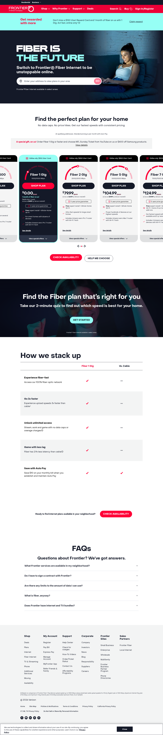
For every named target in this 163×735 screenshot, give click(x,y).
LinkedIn (30, 717)
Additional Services (28, 672)
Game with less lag (34, 447)
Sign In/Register (144, 8)
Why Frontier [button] (59, 8)
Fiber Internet (30, 657)
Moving (27, 678)
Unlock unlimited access (38, 423)
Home (22, 706)
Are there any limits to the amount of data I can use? (53, 585)
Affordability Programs (67, 672)
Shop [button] (44, 8)
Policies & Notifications (49, 706)
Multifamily (105, 659)
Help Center (67, 642)
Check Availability (66, 257)
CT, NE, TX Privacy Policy (29, 711)
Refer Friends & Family (50, 670)
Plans (26, 647)
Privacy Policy (87, 706)
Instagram (38, 717)
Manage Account (47, 658)
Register (47, 642)
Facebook (26, 717)
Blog (83, 657)
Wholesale (105, 655)
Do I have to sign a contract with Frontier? (47, 575)
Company (86, 642)
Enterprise (105, 650)
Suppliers (86, 666)
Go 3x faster (31, 398)
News (84, 652)
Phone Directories (106, 677)
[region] (81, 729)
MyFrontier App (50, 664)
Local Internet (126, 650)
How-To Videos (69, 654)
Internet (27, 652)
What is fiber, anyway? (37, 595)
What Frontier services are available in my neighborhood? (57, 565)
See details (26, 231)
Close (124, 729)
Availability (28, 683)
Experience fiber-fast (36, 377)
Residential (25, 2)
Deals (90, 8)
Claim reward (136, 21)
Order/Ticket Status (68, 660)
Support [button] (77, 8)
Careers (85, 671)
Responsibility (88, 661)
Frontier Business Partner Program (105, 667)
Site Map (32, 706)
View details (82, 145)
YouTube (34, 717)
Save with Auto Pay (35, 468)
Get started (81, 320)
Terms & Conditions (70, 706)
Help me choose (99, 258)
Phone (27, 666)
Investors (86, 647)
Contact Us (67, 666)
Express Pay (48, 652)
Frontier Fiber (126, 645)
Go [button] (98, 81)
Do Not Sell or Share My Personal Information (61, 711)
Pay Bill (46, 647)
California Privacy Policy (106, 706)
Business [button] (35, 2)
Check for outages (66, 648)
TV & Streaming (31, 661)
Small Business (107, 645)
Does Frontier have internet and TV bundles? (49, 605)
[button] (79, 23)
